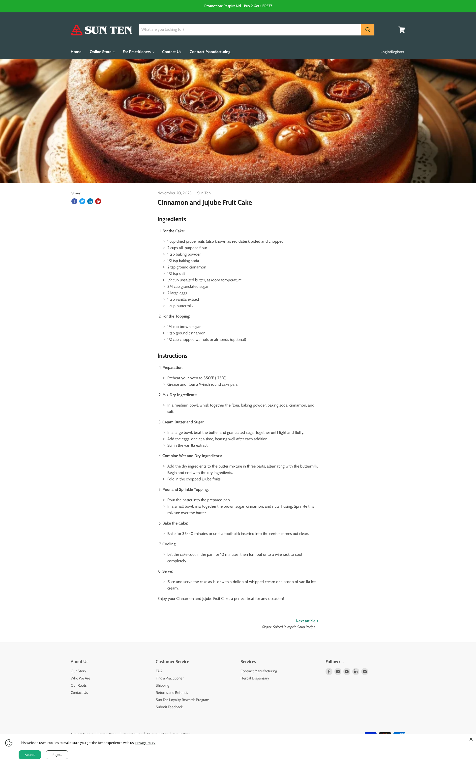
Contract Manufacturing (210, 51)
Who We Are (80, 678)
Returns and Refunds (172, 692)
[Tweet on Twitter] (82, 201)
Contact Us (171, 51)
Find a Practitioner (170, 678)
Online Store (101, 51)
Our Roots (79, 685)
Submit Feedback (169, 707)
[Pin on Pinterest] (98, 201)
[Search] (367, 29)
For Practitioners (137, 51)
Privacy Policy (145, 742)
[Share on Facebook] (74, 201)
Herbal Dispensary (254, 678)
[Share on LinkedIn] (90, 201)
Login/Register (392, 52)
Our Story (78, 671)
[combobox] (250, 29)
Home (76, 51)
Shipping (162, 685)
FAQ (159, 671)
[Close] (471, 739)
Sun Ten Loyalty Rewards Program (182, 700)
